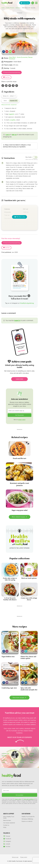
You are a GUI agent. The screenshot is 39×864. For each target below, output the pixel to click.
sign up (14, 134)
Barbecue (18, 7)
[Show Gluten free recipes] (22, 651)
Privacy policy (23, 857)
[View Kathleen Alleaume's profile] (15, 761)
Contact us (6, 825)
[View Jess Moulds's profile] (24, 755)
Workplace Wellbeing (27, 819)
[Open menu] (36, 2)
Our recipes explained (9, 823)
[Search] (32, 3)
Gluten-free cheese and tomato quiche (28, 657)
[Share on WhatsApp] (16, 85)
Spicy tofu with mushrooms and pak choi (29, 689)
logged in (17, 320)
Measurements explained (9, 104)
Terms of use (15, 857)
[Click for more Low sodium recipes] (10, 51)
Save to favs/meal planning (12, 72)
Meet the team (7, 820)
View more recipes (19, 697)
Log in (8, 134)
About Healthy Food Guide (8, 817)
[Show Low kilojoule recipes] (25, 651)
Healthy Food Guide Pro (28, 816)
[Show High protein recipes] (25, 682)
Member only (20, 217)
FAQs (4, 827)
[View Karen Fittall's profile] (5, 761)
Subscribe (26, 3)
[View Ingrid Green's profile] (33, 761)
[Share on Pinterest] (9, 85)
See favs (7, 77)
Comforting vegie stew (9, 688)
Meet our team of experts (19, 737)
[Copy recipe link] (2, 85)
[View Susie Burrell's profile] (33, 755)
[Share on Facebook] (13, 85)
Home (2, 7)
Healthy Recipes (10, 7)
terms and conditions (29, 799)
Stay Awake (28, 157)
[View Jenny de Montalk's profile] (5, 755)
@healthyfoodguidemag (27, 303)
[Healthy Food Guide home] (11, 776)
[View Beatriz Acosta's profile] (24, 761)
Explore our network (27, 821)
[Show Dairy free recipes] (3, 651)
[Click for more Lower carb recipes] (13, 51)
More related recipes (18, 517)
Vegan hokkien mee (8, 656)
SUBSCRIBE (19, 379)
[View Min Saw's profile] (15, 754)
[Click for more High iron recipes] (6, 51)
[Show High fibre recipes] (6, 651)
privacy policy (21, 419)
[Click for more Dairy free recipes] (3, 51)
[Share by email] (6, 85)
